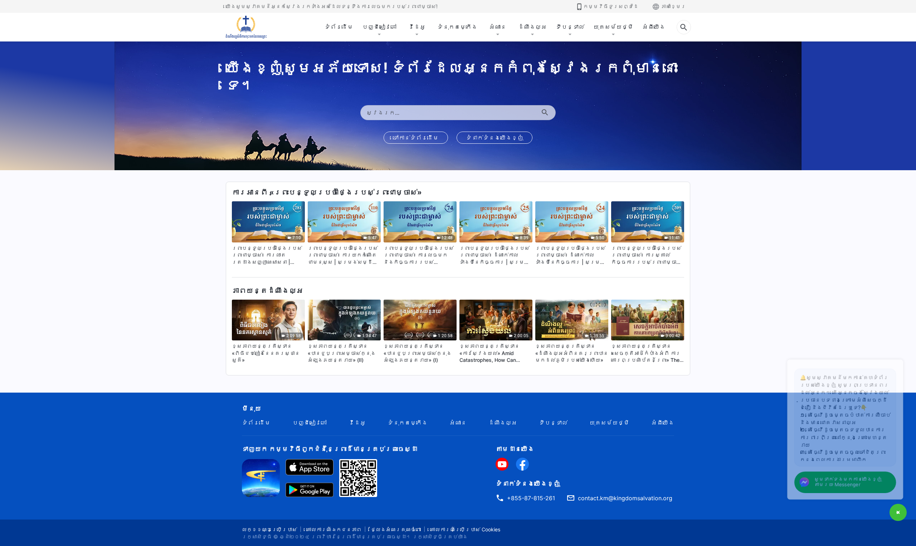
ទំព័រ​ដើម (339, 26)
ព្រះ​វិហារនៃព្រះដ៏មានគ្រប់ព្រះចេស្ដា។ (361, 536)
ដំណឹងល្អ (532, 26)
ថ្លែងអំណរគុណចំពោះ (396, 529)
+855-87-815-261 (531, 498)
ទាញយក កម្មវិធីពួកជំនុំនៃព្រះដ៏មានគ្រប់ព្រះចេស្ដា (329, 449)
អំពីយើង (653, 26)
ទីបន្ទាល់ (570, 26)
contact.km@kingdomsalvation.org (625, 498)
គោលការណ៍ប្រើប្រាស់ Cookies (465, 529)
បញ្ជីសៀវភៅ (379, 26)
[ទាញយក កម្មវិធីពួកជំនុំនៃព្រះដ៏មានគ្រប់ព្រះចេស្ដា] (261, 477)
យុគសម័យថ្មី (613, 26)
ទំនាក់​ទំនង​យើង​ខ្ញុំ (494, 137)
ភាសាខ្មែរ (673, 6)
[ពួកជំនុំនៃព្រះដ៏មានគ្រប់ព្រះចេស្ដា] (246, 27)
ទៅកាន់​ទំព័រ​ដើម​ (416, 137)
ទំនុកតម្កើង (457, 26)
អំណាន (497, 26)
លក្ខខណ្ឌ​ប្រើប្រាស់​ (269, 529)
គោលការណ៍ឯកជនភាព (333, 529)
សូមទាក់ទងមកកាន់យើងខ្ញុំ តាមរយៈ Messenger (839, 480)
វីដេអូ (416, 26)
